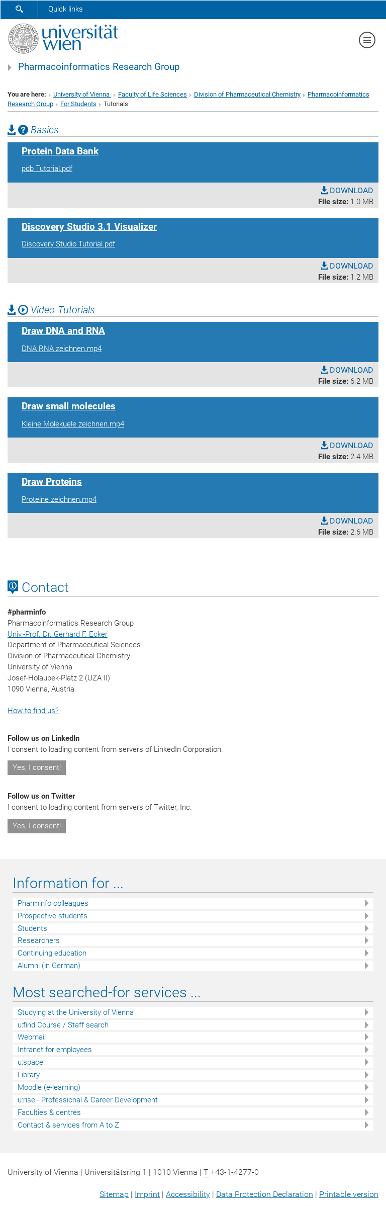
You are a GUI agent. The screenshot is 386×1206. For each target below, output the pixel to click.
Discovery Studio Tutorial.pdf (68, 243)
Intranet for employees (55, 1049)
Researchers (39, 940)
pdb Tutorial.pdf (47, 168)
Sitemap (114, 1194)
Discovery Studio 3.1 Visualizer (89, 226)
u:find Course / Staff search (63, 1024)
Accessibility (188, 1194)
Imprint (147, 1194)
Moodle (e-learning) (49, 1087)
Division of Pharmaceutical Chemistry (247, 94)
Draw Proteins (52, 481)
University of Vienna (82, 94)
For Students (78, 104)
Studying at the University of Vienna (76, 1012)
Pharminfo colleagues (53, 903)
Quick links (65, 9)
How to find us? (33, 710)
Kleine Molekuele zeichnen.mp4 (73, 423)
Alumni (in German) (49, 965)
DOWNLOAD (350, 190)
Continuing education (52, 953)
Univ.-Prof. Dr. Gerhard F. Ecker (58, 634)
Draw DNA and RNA (63, 330)
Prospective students (52, 915)
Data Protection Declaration (264, 1194)
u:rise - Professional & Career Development (88, 1099)
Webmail (32, 1037)
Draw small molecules (69, 406)
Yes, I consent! (37, 767)
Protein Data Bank (60, 151)
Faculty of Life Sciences (152, 94)
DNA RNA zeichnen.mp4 (62, 348)
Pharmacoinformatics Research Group (99, 66)
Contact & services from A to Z (68, 1125)
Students (32, 928)
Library (29, 1074)
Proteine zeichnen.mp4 (59, 499)
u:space (30, 1062)
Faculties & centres (49, 1112)
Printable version (348, 1194)
